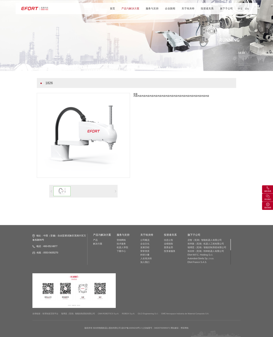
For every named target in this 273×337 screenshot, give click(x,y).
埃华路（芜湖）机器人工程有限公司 (206, 244)
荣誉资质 (144, 251)
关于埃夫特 (188, 8)
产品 (95, 240)
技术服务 (121, 244)
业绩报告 (168, 244)
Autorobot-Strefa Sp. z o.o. (201, 258)
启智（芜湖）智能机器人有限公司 (205, 240)
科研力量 (144, 255)
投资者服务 (169, 251)
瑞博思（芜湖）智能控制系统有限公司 (207, 247)
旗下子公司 (226, 8)
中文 (240, 9)
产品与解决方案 (130, 8)
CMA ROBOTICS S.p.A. (108, 313)
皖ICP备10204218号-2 (131, 328)
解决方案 (97, 244)
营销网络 (121, 240)
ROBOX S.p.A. (128, 313)
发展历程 (144, 247)
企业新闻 (170, 8)
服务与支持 (152, 8)
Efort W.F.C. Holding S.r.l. (200, 255)
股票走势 (168, 247)
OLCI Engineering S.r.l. (148, 313)
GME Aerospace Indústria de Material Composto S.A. (185, 313)
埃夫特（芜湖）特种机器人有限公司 (206, 251)
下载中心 (121, 251)
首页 (112, 8)
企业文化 (144, 244)
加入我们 (144, 262)
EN (247, 9)
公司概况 (144, 240)
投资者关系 (207, 8)
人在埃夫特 (146, 258)
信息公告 (168, 240)
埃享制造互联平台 (50, 313)
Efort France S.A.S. (197, 262)
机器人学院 (122, 247)
